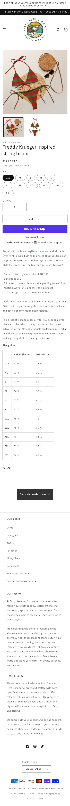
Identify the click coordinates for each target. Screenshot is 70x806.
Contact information (36, 799)
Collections (13, 565)
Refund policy (57, 788)
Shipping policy (53, 793)
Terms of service (36, 793)
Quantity (7, 200)
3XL (32, 185)
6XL (8, 192)
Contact (11, 527)
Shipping (6, 166)
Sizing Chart (13, 558)
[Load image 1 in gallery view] (13, 127)
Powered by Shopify (39, 788)
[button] (4, 30)
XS (20, 177)
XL (7, 185)
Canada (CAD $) (33, 768)
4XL (45, 185)
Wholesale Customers (19, 573)
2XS (8, 177)
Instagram (12, 535)
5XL (57, 185)
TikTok (10, 543)
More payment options (35, 237)
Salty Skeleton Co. (22, 788)
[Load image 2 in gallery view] (35, 127)
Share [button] (9, 467)
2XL (20, 185)
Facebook (12, 550)
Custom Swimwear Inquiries (22, 581)
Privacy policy (19, 793)
